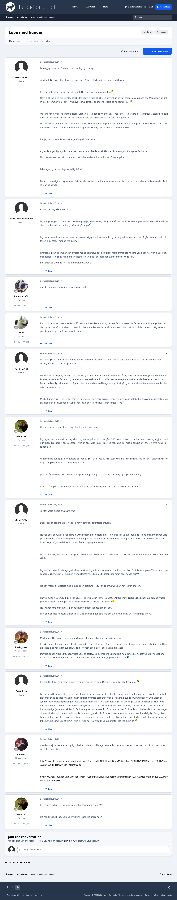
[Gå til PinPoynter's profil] (21, 636)
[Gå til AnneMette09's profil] (21, 286)
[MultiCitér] (41, 193)
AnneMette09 (21, 296)
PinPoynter (21, 647)
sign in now (69, 840)
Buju (21, 332)
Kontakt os (27, 895)
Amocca (21, 754)
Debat (47, 41)
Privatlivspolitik (13, 895)
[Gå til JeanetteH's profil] (21, 426)
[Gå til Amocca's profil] (21, 744)
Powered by (158, 895)
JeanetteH (21, 436)
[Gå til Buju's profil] (21, 322)
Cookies (38, 895)
